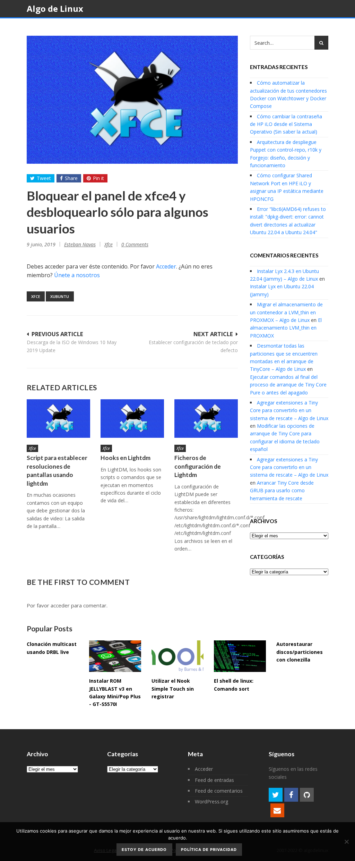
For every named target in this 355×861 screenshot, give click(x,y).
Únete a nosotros (77, 275)
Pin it (98, 178)
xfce (35, 296)
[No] (346, 841)
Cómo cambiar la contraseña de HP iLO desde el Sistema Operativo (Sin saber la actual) (286, 124)
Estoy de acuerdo (144, 849)
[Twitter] (276, 795)
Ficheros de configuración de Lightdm (197, 466)
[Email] (277, 810)
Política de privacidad (209, 849)
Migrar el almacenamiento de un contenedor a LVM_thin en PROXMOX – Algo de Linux (286, 312)
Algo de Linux (55, 8)
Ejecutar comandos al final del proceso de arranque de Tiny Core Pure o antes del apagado (288, 385)
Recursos (189, 26)
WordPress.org (211, 801)
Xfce (108, 244)
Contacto (255, 26)
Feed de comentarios (219, 790)
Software (144, 26)
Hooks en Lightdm (125, 457)
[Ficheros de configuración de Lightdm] (206, 418)
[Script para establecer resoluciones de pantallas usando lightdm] (58, 418)
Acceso (293, 26)
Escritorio (51, 26)
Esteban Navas (80, 244)
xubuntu (59, 296)
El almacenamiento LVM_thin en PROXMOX (286, 328)
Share (71, 178)
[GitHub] (307, 795)
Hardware (98, 26)
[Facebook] (291, 795)
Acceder (166, 266)
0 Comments (134, 244)
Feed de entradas (214, 780)
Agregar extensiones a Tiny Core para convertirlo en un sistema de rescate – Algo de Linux (289, 410)
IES (223, 26)
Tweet (44, 178)
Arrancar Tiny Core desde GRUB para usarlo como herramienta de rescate (282, 490)
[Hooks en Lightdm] (132, 418)
